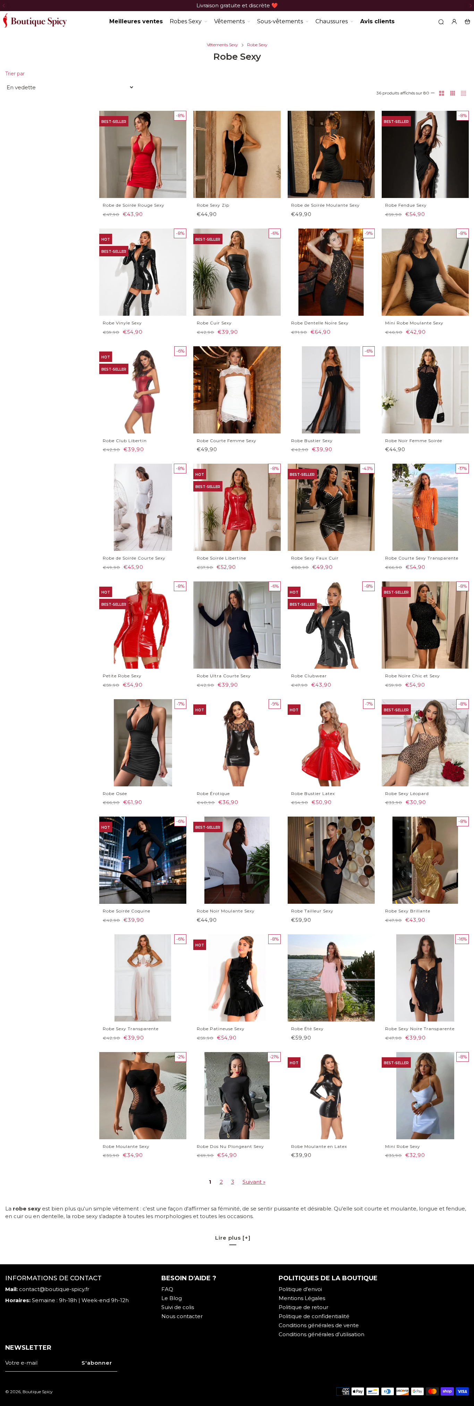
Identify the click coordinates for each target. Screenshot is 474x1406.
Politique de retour (303, 1307)
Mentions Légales (302, 1298)
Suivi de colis (177, 1307)
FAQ (167, 1289)
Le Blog (171, 1298)
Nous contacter (182, 1316)
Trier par (15, 73)
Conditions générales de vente (319, 1325)
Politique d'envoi (300, 1289)
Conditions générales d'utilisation (321, 1334)
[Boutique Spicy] (34, 21)
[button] (3, 5)
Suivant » (254, 1181)
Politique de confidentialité (314, 1316)
